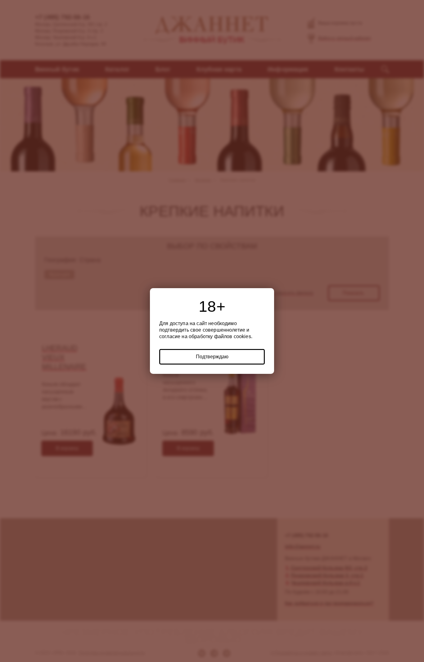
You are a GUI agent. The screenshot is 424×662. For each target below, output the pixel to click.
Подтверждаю (212, 356)
